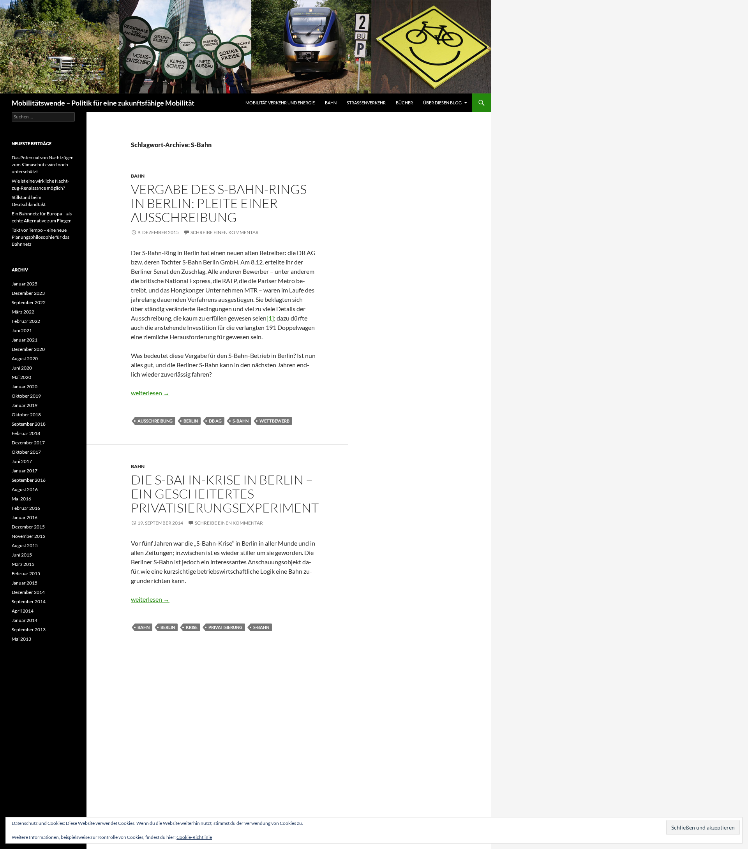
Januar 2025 (24, 284)
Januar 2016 (24, 517)
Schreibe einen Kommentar (225, 232)
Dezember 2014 (28, 592)
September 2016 (29, 480)
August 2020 (25, 358)
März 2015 (23, 564)
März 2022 (23, 312)
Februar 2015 (26, 573)
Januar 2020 (24, 386)
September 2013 (29, 629)
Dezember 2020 (28, 349)
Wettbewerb (274, 420)
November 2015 (28, 536)
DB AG (215, 420)
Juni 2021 (22, 330)
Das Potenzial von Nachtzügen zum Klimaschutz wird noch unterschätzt (43, 164)
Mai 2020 (21, 377)
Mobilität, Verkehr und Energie (280, 102)
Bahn (331, 102)
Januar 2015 (24, 583)
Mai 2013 (21, 639)
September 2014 (29, 601)
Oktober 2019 (26, 396)
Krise (192, 627)
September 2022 (29, 302)
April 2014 (23, 611)
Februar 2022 (26, 321)
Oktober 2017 (26, 452)
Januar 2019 (24, 405)
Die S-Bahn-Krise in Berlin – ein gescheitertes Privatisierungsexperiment (225, 494)
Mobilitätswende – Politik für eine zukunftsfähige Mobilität (103, 103)
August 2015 (25, 545)
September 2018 (29, 424)
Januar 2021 (24, 340)
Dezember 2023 (28, 293)
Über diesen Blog (442, 102)
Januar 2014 (24, 620)
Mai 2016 (21, 499)
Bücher (404, 102)
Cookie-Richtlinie (194, 837)
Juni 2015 (22, 555)
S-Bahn (241, 420)
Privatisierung (225, 627)
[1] (270, 318)
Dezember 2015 (28, 527)
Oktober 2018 (26, 414)
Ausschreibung (155, 420)
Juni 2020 (22, 368)
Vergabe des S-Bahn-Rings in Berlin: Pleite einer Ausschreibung (219, 203)
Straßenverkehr (366, 102)
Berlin (190, 420)
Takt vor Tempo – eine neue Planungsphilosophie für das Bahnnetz (40, 237)
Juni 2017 (22, 461)
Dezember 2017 (28, 443)
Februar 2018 (26, 433)
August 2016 (25, 489)
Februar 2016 (26, 508)
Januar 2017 (24, 471)
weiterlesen (150, 392)
